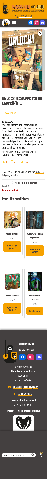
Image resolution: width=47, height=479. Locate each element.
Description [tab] (10, 112)
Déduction (39, 172)
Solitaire (14, 175)
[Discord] (42, 22)
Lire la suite (34, 311)
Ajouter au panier (12, 246)
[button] (40, 33)
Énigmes (5, 175)
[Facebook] (30, 22)
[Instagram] (36, 22)
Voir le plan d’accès (23, 380)
